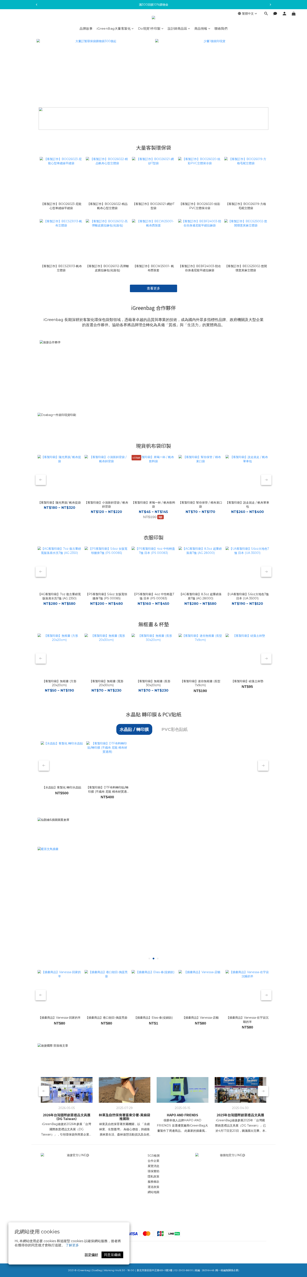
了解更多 (72, 1245)
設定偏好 (91, 1255)
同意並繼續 (112, 1255)
